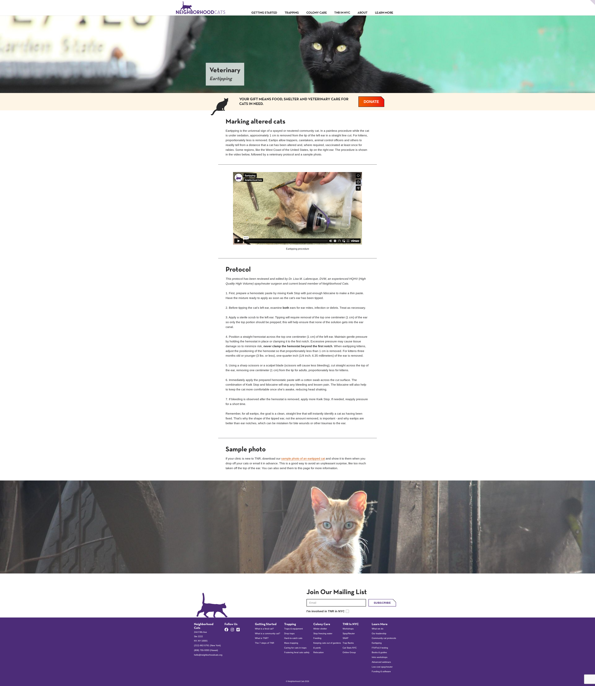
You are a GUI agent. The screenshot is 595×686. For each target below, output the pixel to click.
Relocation (318, 652)
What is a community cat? (267, 633)
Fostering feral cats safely (296, 652)
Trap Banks (348, 643)
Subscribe (382, 602)
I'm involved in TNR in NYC (325, 611)
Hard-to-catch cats (293, 638)
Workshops (348, 628)
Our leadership (379, 633)
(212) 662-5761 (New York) (207, 645)
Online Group (349, 652)
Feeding (317, 638)
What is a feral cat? (264, 628)
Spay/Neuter (349, 633)
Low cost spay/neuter (382, 667)
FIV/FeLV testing (380, 647)
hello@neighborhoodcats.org (208, 655)
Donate (374, 101)
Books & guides (379, 652)
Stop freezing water (322, 633)
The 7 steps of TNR (264, 643)
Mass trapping (291, 643)
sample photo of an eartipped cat (303, 458)
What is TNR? (262, 638)
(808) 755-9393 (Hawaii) (206, 650)
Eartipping (377, 643)
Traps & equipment (293, 628)
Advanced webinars (381, 662)
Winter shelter (320, 628)
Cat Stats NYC (350, 647)
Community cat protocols (384, 638)
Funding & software (381, 671)
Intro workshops (379, 657)
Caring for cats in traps (295, 647)
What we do (377, 628)
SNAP (345, 638)
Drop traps (289, 633)
